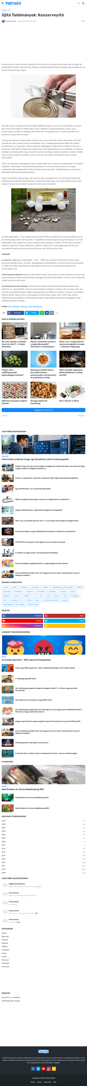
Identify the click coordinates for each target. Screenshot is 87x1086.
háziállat (26, 596)
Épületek (5, 943)
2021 (43, 838)
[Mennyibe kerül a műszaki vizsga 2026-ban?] (8, 700)
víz (35, 596)
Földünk (80, 587)
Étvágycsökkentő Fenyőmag (38, 402)
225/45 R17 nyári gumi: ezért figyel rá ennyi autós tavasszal (40, 542)
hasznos (63, 592)
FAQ (54, 1082)
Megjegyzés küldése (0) (43, 410)
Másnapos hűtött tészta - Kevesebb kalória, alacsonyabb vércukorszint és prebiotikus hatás (43, 374)
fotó (65, 596)
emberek (24, 587)
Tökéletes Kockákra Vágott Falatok (14, 402)
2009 (43, 873)
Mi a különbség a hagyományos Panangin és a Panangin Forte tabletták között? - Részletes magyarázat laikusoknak (49, 711)
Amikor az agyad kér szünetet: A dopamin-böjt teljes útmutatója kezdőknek (46, 478)
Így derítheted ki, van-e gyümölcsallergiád (33, 489)
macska (16, 596)
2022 (43, 835)
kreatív (14, 587)
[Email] (52, 313)
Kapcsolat (47, 1082)
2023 (43, 831)
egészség (6, 592)
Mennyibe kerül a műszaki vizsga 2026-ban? (33, 700)
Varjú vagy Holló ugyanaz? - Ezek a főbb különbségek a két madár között (45, 668)
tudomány (52, 592)
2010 (43, 869)
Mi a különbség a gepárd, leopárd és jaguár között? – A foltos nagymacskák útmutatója (46, 689)
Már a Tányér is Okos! (69, 401)
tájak (37, 600)
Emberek (5, 940)
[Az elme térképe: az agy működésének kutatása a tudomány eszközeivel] (8, 531)
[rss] (54, 1069)
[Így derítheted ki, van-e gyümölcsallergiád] (8, 489)
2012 (43, 862)
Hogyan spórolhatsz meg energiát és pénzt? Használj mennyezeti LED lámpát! (47, 721)
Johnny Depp (33, 604)
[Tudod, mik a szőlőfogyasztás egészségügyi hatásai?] (15, 359)
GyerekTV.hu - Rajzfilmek (11, 997)
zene (5, 600)
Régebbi (81, 415)
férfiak (29, 600)
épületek (6, 596)
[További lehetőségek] (56, 313)
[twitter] (38, 1069)
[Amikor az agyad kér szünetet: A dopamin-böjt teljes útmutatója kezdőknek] (8, 478)
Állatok (4, 933)
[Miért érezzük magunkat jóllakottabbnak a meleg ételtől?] (72, 359)
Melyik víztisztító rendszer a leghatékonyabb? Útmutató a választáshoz (43, 344)
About (39, 1082)
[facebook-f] (33, 1069)
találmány (16, 306)
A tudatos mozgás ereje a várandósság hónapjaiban (36, 553)
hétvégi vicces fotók (50, 600)
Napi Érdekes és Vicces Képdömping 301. (32, 797)
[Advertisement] (43, 44)
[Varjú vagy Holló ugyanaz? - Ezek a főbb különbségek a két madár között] (8, 668)
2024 (43, 828)
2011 (43, 866)
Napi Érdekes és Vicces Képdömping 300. (32, 808)
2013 (43, 859)
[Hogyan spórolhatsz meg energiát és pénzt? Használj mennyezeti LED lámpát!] (8, 721)
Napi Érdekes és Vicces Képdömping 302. (23, 789)
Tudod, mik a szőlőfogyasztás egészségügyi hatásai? (13, 372)
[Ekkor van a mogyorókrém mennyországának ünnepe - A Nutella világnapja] (72, 330)
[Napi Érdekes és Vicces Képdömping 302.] (43, 774)
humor (5, 587)
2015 (43, 852)
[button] (2, 3)
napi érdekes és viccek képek (62, 587)
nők (41, 596)
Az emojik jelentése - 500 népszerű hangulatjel (26, 660)
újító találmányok (35, 306)
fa (22, 600)
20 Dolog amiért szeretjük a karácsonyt (31, 743)
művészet (29, 592)
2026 (43, 821)
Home (33, 1082)
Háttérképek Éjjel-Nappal (11, 1001)
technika (24, 306)
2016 (43, 849)
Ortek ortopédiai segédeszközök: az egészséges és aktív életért (41, 563)
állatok (45, 587)
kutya (48, 596)
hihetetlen (41, 592)
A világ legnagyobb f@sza (25, 679)
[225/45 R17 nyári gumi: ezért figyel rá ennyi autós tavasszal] (8, 542)
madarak (14, 600)
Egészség (5, 936)
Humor (4, 953)
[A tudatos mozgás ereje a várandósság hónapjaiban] (8, 553)
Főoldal (4, 10)
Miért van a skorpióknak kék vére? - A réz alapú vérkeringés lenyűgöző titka (47, 521)
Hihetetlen (5, 950)
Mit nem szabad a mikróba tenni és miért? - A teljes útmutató (14, 344)
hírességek (75, 596)
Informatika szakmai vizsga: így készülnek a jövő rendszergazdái (35, 459)
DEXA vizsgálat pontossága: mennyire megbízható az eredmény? (42, 499)
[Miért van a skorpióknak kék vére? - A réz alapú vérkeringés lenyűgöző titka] (8, 521)
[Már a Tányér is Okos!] (72, 390)
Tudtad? (52, 1078)
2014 (43, 855)
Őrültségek (5, 963)
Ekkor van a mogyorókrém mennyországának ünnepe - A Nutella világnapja (72, 344)
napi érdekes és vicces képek (13, 604)
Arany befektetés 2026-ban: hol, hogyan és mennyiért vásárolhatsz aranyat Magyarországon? (47, 574)
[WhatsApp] (42, 313)
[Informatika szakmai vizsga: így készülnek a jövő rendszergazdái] (43, 444)
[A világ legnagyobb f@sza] (8, 679)
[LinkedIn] (47, 313)
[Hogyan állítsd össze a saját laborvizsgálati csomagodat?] (8, 510)
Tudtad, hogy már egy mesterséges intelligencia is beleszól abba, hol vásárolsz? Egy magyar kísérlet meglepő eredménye (50, 467)
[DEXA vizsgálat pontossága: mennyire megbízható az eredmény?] (8, 499)
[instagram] (49, 1069)
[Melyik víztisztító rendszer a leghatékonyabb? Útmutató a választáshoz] (43, 330)
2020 (43, 842)
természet (35, 587)
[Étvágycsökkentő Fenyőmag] (43, 390)
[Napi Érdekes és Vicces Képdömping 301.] (8, 797)
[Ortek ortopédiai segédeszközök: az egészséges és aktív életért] (8, 563)
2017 (43, 845)
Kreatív (4, 957)
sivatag (64, 600)
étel (9, 10)
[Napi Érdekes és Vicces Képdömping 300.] (8, 808)
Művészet (5, 960)
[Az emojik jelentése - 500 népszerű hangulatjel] (43, 645)
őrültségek (18, 592)
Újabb (5, 415)
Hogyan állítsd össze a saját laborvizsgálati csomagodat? (39, 510)
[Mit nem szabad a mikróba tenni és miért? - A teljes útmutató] (15, 330)
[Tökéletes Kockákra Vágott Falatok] (15, 390)
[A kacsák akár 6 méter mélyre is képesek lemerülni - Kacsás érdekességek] (8, 753)
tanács (72, 592)
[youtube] (43, 1069)
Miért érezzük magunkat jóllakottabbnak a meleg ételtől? (70, 372)
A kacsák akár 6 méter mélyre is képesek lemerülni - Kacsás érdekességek (46, 753)
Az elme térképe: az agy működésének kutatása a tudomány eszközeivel (45, 531)
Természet (5, 967)
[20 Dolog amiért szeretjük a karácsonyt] (8, 743)
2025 (43, 824)
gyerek (56, 596)
